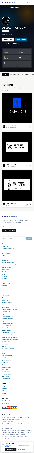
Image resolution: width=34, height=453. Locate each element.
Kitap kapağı (5, 353)
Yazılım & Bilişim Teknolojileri (9, 426)
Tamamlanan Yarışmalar (8, 248)
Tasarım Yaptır (5, 246)
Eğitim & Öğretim (20, 434)
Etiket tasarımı (5, 344)
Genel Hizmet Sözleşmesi (8, 262)
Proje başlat (9, 39)
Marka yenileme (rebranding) (9, 337)
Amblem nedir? (6, 376)
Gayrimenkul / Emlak (7, 428)
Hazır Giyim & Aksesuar (8, 439)
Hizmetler (4, 305)
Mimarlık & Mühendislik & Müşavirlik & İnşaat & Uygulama (17, 430)
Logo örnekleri (6, 378)
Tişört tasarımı (6, 372)
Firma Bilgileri (5, 276)
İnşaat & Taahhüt (6, 417)
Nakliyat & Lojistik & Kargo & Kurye (18, 436)
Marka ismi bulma (6, 325)
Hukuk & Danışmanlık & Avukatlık (21, 417)
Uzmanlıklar (15, 74)
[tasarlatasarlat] (8, 3)
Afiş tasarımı (5, 346)
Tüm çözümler (5, 295)
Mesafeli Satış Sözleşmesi (9, 265)
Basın (3, 281)
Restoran (20, 426)
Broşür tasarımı (6, 365)
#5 (30, 204)
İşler (6, 74)
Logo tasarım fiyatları (7, 316)
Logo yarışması (6, 311)
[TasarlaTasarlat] (9, 217)
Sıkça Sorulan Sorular (8, 272)
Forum (3, 255)
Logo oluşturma (6, 321)
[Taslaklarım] (26, 2)
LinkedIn (4, 393)
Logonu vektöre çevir (7, 323)
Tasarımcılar (5, 8)
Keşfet (3, 251)
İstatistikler (5, 278)
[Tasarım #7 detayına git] (17, 108)
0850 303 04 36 (6, 403)
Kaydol (29, 238)
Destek (4, 274)
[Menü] (31, 2)
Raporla (15, 43)
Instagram (4, 386)
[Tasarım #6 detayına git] (17, 147)
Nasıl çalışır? (5, 260)
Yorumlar (26, 74)
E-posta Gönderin (7, 401)
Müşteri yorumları (6, 253)
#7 (30, 126)
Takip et (7, 43)
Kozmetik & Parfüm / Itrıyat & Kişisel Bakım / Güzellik (16, 424)
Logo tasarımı (5, 307)
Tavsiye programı (6, 283)
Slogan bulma (5, 328)
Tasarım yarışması (7, 298)
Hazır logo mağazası (7, 318)
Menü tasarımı (5, 369)
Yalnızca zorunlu (21, 449)
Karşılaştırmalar (6, 288)
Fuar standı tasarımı (7, 355)
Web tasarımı (5, 351)
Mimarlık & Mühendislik (8, 421)
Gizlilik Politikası (6, 269)
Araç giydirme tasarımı (8, 358)
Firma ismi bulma (6, 374)
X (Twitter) (4, 391)
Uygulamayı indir (10, 230)
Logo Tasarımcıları (7, 314)
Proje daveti (22, 39)
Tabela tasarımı (6, 362)
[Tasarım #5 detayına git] (17, 185)
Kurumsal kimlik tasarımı (8, 332)
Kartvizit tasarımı (6, 330)
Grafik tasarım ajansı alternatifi (10, 339)
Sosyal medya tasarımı (8, 348)
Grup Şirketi (5, 436)
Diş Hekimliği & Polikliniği (24, 432)
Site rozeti (4, 285)
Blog (3, 258)
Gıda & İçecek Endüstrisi (8, 434)
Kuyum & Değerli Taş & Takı (9, 432)
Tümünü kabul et (10, 449)
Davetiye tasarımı (6, 360)
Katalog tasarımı (6, 367)
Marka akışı (5, 300)
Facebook (4, 388)
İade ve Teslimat (6, 267)
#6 (30, 165)
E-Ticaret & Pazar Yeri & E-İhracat (11, 419)
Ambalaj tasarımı (6, 341)
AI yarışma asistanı (7, 302)
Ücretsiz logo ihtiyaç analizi (9, 309)
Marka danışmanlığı (7, 335)
